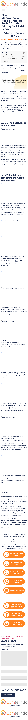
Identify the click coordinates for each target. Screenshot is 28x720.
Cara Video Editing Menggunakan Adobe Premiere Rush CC (14, 59)
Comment (4, 649)
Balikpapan (8, 636)
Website (3, 682)
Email (3, 675)
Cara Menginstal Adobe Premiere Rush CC (15, 56)
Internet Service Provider (7, 638)
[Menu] (3, 10)
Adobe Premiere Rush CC (9, 55)
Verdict (6, 61)
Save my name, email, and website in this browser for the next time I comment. (14, 690)
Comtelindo (15, 636)
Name (3, 669)
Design (21, 636)
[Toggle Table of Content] (24, 52)
